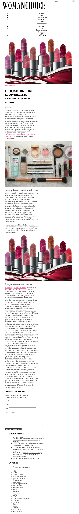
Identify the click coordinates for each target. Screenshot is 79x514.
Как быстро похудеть (20, 484)
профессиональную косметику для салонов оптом (20, 287)
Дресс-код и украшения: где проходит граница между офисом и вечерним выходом (27, 454)
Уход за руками (18, 509)
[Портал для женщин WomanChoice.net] (24, 10)
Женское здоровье (19, 478)
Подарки (16, 500)
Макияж (16, 491)
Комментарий (10, 412)
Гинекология (17, 469)
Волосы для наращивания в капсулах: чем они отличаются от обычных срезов (28, 449)
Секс (14, 504)
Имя (7, 401)
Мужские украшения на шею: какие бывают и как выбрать (28, 444)
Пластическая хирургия (21, 498)
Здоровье (41, 19)
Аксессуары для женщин (21, 467)
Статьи (15, 508)
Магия (15, 489)
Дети (41, 15)
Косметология (41, 23)
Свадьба (16, 502)
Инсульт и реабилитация (31, 458)
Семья (41, 13)
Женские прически (19, 476)
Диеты (15, 472)
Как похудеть (17, 485)
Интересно (16, 482)
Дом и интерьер (41, 17)
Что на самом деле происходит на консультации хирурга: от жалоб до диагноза (28, 440)
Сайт (6, 408)
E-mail (7, 405)
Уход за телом (17, 511)
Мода (42, 21)
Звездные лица (18, 480)
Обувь (15, 496)
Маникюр (16, 493)
